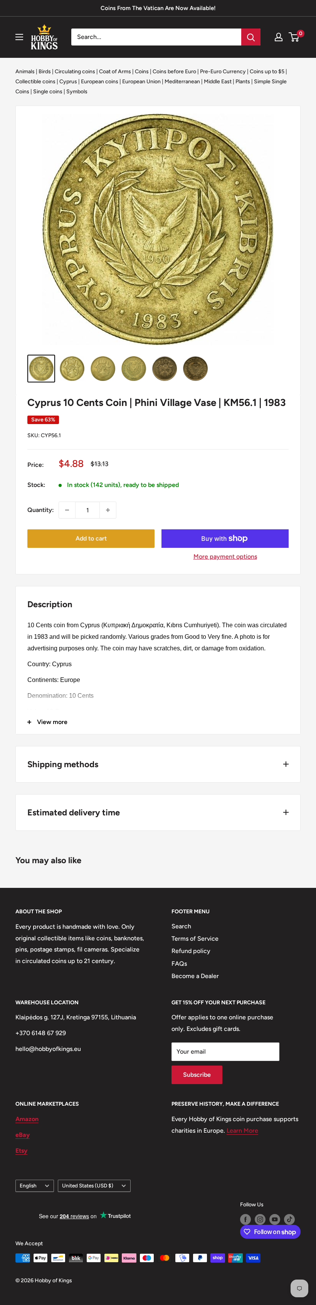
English (28, 1185)
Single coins (47, 91)
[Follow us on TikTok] (289, 1219)
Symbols (76, 91)
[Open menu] (19, 37)
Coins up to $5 (267, 71)
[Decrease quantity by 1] (67, 510)
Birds (45, 71)
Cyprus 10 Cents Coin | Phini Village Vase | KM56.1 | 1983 (156, 402)
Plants (242, 81)
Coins (142, 71)
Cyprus (68, 81)
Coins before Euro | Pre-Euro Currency (199, 71)
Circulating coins (75, 71)
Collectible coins (35, 81)
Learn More (242, 1130)
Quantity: (40, 510)
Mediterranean (182, 81)
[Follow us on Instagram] (260, 1219)
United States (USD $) (87, 1185)
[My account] (278, 37)
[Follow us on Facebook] (245, 1219)
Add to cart (91, 538)
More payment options (225, 556)
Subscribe (197, 1074)
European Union (141, 81)
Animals (25, 71)
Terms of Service (195, 938)
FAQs (179, 963)
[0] (294, 37)
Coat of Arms (115, 71)
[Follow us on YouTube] (274, 1219)
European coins (99, 81)
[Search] (251, 37)
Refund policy (190, 951)
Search (181, 926)
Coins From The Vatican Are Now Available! (158, 8)
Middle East (218, 81)
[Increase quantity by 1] (108, 510)
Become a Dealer (195, 976)
